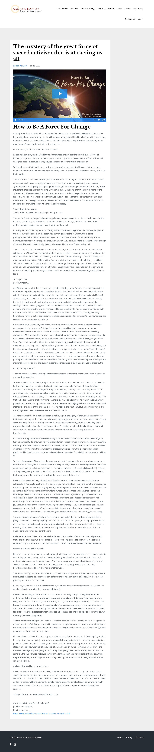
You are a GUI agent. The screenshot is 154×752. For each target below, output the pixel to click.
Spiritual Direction (105, 8)
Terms (120, 737)
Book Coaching (88, 8)
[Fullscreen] (104, 120)
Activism (74, 8)
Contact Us (130, 19)
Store (119, 8)
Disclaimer (139, 737)
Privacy (129, 737)
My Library (138, 8)
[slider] (58, 120)
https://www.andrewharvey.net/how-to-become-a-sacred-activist (42, 713)
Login (140, 19)
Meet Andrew (62, 8)
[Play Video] (15, 120)
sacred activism (20, 65)
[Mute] (94, 120)
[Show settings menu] (99, 120)
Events (128, 8)
